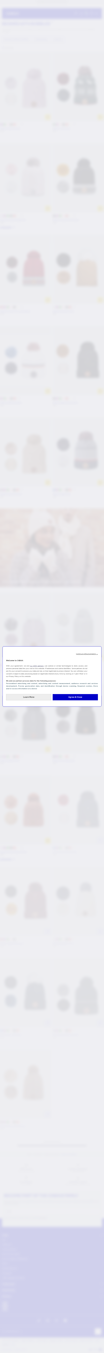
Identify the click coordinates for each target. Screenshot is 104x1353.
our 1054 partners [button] (37, 666)
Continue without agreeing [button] (87, 654)
